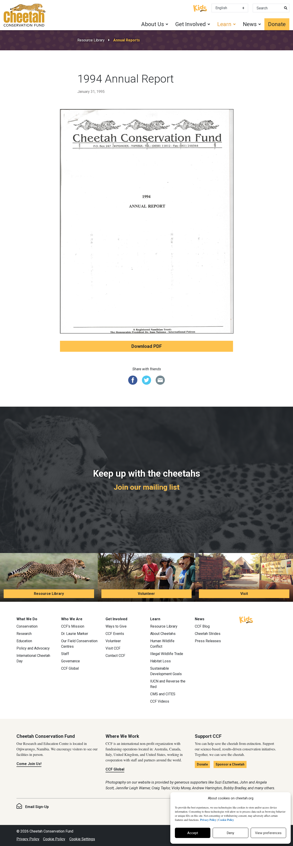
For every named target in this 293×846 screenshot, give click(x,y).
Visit (244, 593)
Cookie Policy (54, 839)
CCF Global (70, 668)
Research (24, 633)
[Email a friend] (160, 379)
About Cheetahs (163, 633)
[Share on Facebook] (132, 379)
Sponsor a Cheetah (230, 764)
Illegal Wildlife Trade (166, 654)
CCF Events (115, 633)
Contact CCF (115, 655)
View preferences (268, 833)
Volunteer (146, 593)
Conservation (27, 626)
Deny (230, 833)
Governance (70, 661)
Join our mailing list (146, 487)
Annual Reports (126, 40)
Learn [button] (224, 24)
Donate (277, 24)
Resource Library (91, 40)
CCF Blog (202, 626)
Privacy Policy (27, 839)
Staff (65, 654)
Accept (192, 833)
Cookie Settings (82, 839)
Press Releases (208, 641)
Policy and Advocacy (33, 648)
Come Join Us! (28, 764)
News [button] (250, 24)
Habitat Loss (160, 661)
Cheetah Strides (207, 633)
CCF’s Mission (72, 626)
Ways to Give (116, 626)
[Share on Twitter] (146, 379)
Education (24, 641)
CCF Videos (159, 701)
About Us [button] (152, 24)
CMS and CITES (162, 694)
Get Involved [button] (190, 24)
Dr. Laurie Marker (74, 633)
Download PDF (146, 346)
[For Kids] (200, 8)
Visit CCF (113, 648)
